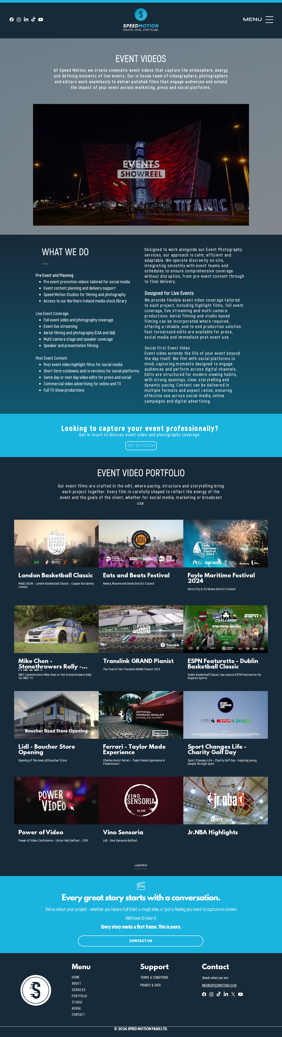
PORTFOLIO (79, 996)
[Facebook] (11, 19)
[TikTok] (33, 19)
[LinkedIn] (26, 19)
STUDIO (77, 1002)
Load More (141, 865)
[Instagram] (19, 19)
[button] (252, 19)
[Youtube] (40, 19)
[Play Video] (56, 543)
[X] (233, 994)
